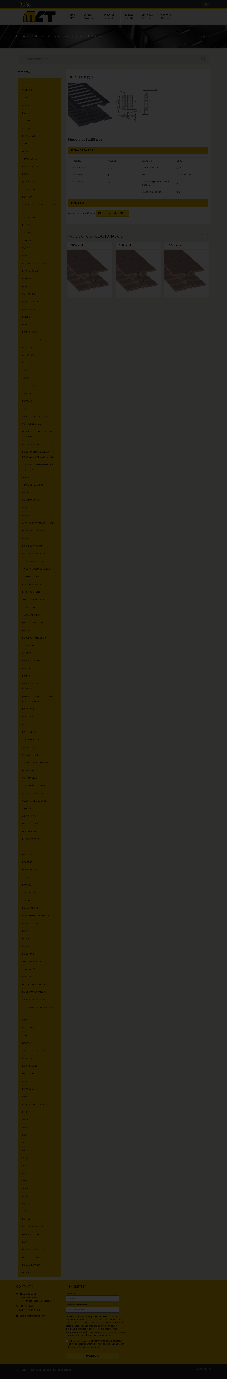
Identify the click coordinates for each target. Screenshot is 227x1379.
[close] (184, 651)
